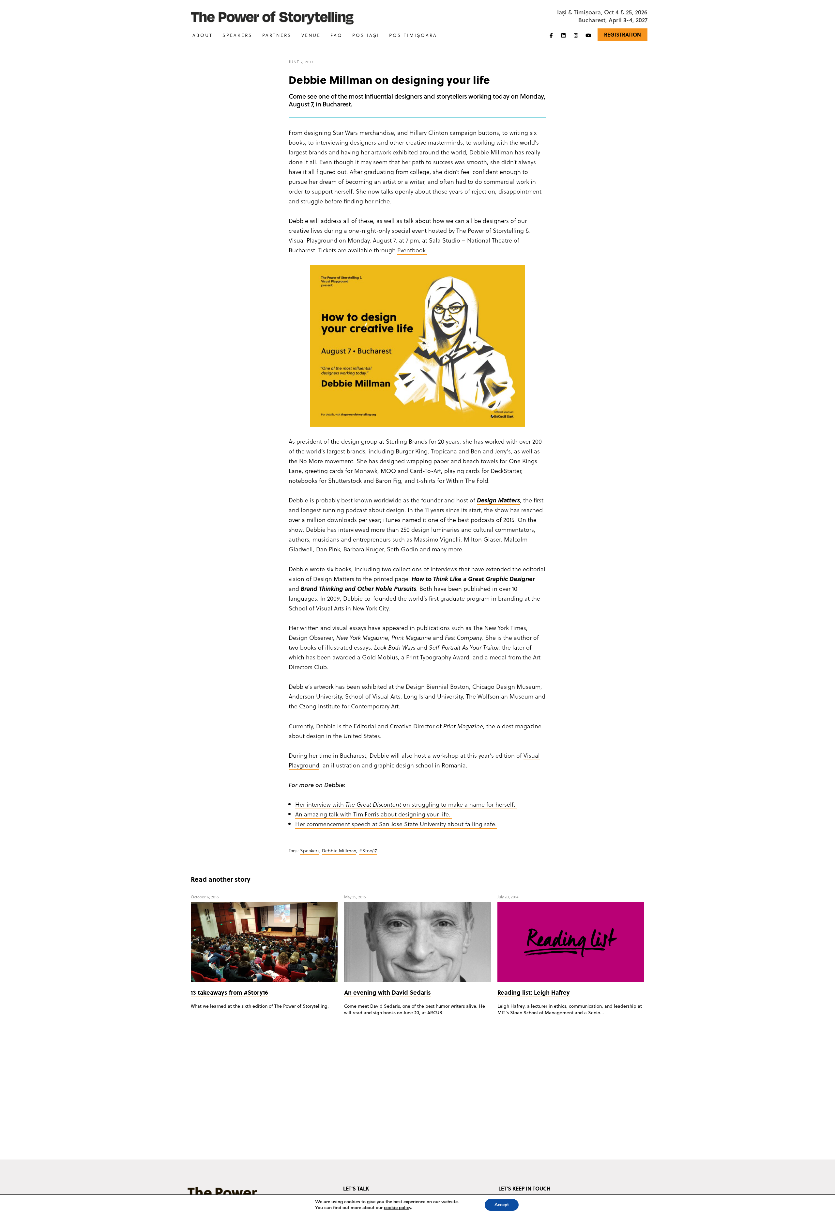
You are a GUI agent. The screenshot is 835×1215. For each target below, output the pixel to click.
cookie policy (397, 1208)
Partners (277, 35)
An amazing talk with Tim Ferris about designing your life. (373, 814)
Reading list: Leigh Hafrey (533, 992)
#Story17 (368, 850)
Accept (501, 1205)
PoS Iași (365, 35)
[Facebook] (550, 35)
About (202, 35)
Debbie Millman (339, 850)
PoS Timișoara (413, 35)
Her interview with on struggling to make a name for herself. (406, 804)
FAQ (336, 35)
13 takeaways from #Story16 (229, 992)
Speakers (237, 35)
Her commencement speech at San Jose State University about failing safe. (396, 823)
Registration (622, 34)
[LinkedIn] (563, 35)
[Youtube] (588, 35)
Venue (311, 35)
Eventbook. (412, 249)
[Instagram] (575, 35)
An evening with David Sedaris (387, 992)
